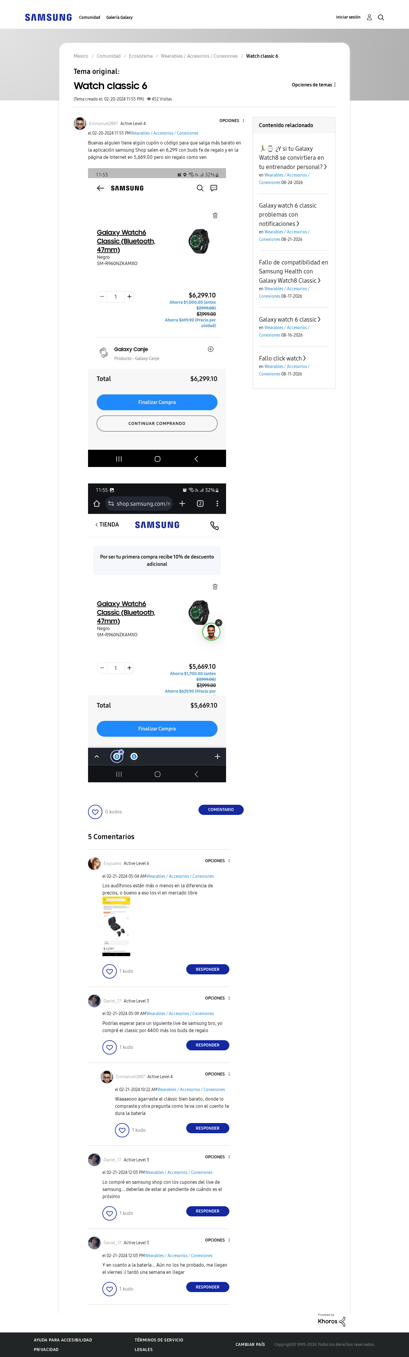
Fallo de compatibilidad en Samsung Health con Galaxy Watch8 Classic (293, 271)
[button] (233, 121)
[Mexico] (48, 17)
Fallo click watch (280, 358)
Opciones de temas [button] (312, 85)
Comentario (221, 809)
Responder (207, 969)
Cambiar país (250, 1344)
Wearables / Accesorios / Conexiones (164, 133)
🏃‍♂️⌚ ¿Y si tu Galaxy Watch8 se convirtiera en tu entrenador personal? (291, 158)
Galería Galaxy (119, 17)
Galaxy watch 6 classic (287, 319)
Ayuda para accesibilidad (63, 1340)
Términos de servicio (159, 1340)
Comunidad (89, 17)
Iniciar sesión (348, 17)
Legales (144, 1349)
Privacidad (46, 1349)
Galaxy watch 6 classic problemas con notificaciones (287, 214)
